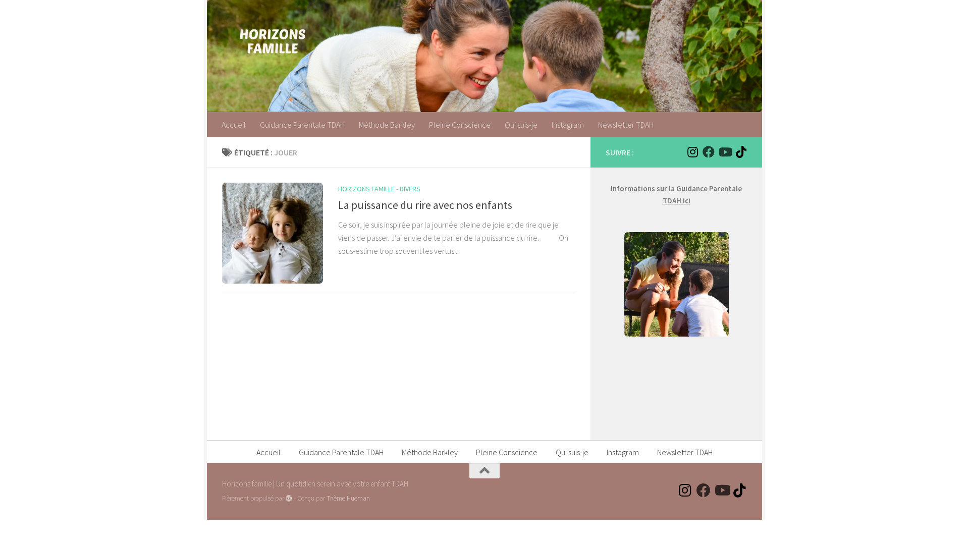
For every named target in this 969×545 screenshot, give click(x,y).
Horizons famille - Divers (379, 188)
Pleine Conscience (460, 125)
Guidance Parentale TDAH (302, 125)
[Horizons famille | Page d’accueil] (272, 40)
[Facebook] (709, 152)
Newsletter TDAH (626, 125)
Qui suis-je (521, 125)
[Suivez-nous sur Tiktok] (741, 152)
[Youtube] (725, 152)
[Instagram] (692, 152)
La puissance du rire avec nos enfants (425, 205)
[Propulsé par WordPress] (289, 498)
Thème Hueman (348, 498)
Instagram (568, 125)
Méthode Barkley (387, 125)
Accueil (234, 125)
